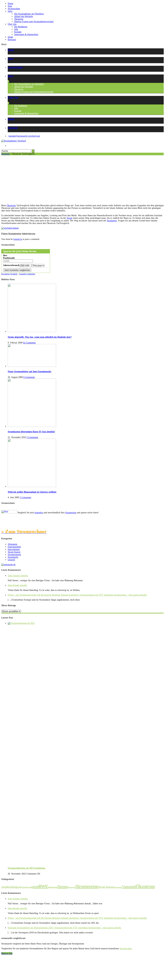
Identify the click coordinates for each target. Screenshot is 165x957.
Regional (12, 39)
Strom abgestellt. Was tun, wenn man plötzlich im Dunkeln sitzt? (40, 337)
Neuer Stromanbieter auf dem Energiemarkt (29, 371)
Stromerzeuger (14, 554)
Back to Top (6, 953)
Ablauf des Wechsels (23, 16)
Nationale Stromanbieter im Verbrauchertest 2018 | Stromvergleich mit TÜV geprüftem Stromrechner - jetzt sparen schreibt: (64, 928)
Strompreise (70, 512)
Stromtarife (13, 557)
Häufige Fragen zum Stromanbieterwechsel (33, 21)
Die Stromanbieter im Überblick (29, 14)
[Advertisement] (82, 179)
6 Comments (29, 377)
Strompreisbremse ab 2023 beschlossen (26, 868)
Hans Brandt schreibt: (17, 585)
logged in (17, 239)
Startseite (5, 154)
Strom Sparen (14, 552)
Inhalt (10, 37)
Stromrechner (14, 8)
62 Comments (29, 342)
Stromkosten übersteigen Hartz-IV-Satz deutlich (31, 431)
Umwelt (11, 559)
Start (10, 6)
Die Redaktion (20, 26)
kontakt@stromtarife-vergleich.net (24, 136)
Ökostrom (18, 19)
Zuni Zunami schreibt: (18, 575)
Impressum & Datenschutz (26, 34)
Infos (10, 11)
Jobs (16, 29)
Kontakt (17, 32)
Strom (69, 218)
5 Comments (32, 437)
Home (10, 3)
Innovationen (14, 549)
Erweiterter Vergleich (9, 274)
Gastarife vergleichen (27, 274)
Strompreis (112, 220)
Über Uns (12, 24)
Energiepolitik (14, 547)
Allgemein (12, 544)
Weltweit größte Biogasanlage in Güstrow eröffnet (32, 492)
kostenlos (39, 512)
